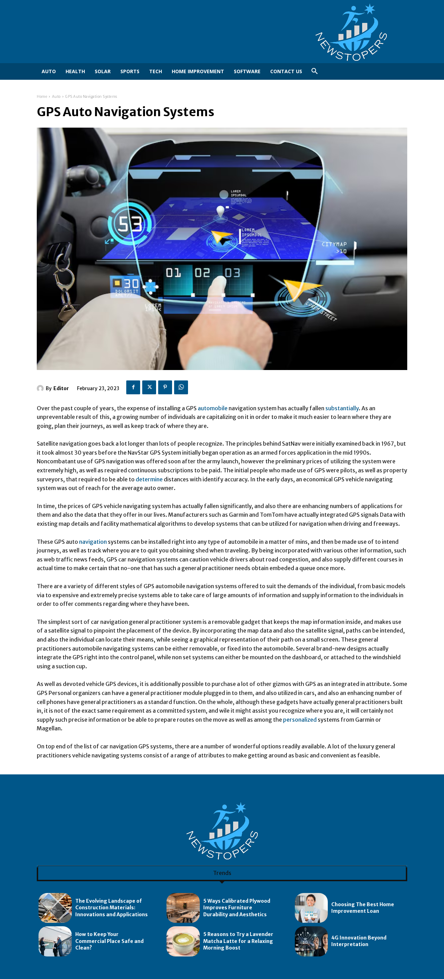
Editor (61, 388)
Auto (56, 96)
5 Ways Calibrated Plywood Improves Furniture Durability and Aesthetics (236, 908)
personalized (300, 719)
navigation (93, 541)
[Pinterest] (165, 387)
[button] (314, 71)
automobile (213, 408)
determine (149, 479)
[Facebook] (133, 387)
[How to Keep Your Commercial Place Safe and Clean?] (55, 941)
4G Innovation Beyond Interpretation (358, 941)
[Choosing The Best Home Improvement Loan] (311, 908)
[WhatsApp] (181, 387)
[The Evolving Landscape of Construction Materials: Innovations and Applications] (55, 908)
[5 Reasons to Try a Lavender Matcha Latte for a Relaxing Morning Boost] (183, 941)
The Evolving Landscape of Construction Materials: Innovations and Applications (111, 908)
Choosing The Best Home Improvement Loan (362, 907)
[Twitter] (149, 387)
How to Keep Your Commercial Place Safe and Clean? (109, 941)
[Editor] (41, 388)
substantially (342, 408)
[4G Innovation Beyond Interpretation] (311, 941)
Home (42, 96)
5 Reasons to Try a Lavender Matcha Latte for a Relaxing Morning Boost (238, 941)
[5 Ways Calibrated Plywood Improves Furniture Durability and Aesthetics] (183, 908)
